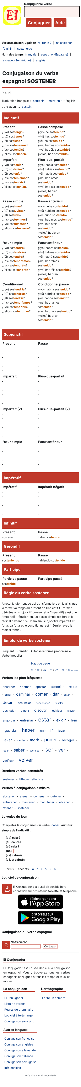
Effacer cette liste (31, 779)
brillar (8, 694)
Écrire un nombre (53, 998)
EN (44, 670)
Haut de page (40, 663)
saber (19, 750)
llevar (7, 740)
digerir (25, 710)
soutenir (38, 100)
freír (74, 720)
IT (51, 670)
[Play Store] (40, 923)
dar (56, 694)
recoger (68, 740)
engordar (9, 720)
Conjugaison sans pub (19, 1021)
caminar (23, 694)
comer (41, 694)
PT (56, 670)
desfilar (59, 703)
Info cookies (12, 1067)
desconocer (43, 703)
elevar (71, 710)
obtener (64, 802)
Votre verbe (19, 942)
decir (7, 702)
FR (38, 670)
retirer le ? (44, 42)
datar (67, 694)
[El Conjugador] (12, 16)
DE (63, 670)
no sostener (64, 42)
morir (34, 740)
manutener (47, 802)
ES (32, 670)
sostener (8, 779)
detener (55, 796)
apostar (41, 687)
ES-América (73, 670)
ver (61, 750)
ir (51, 730)
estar (44, 719)
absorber (9, 687)
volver (26, 760)
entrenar (26, 720)
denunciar (24, 703)
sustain (27, 106)
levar (61, 730)
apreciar (57, 687)
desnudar (9, 710)
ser (49, 749)
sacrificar (34, 750)
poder (50, 739)
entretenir (54, 100)
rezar (6, 750)
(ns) (9, 850)
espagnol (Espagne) (54, 54)
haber (28, 730)
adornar (25, 687)
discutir (40, 710)
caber (55, 825)
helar (42, 730)
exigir (61, 720)
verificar (8, 760)
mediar (21, 740)
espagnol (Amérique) (17, 60)
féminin (7, 48)
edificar (57, 710)
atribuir (73, 687)
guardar (11, 730)
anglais (40, 60)
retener (7, 808)
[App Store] (40, 908)
